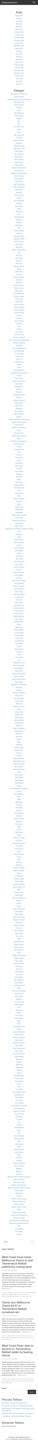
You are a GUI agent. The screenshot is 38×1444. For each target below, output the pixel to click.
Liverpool (19, 652)
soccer (19, 1007)
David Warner (19, 386)
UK (19, 1122)
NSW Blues (19, 802)
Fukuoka (19, 468)
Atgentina (19, 220)
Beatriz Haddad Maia (19, 250)
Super (23, 1296)
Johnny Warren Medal (19, 581)
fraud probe (19, 463)
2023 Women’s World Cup (19, 94)
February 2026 (19, 32)
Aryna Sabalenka (19, 200)
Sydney (19, 1070)
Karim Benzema (19, 605)
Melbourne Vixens (19, 706)
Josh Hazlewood (19, 589)
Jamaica (19, 545)
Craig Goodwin (19, 362)
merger (19, 709)
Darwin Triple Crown (19, 381)
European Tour (19, 433)
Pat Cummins (19, 849)
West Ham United (19, 1182)
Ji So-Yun (19, 570)
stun (32, 1337)
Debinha (19, 389)
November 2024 (19, 73)
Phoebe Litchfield (19, 868)
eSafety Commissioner (19, 427)
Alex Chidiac (19, 151)
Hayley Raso (19, 509)
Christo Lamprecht (19, 337)
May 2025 (19, 57)
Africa (19, 132)
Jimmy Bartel (19, 575)
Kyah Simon (19, 627)
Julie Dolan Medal (19, 594)
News (19, 772)
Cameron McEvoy (19, 307)
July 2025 (19, 51)
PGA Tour (19, 862)
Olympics (19, 821)
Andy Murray (19, 181)
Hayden (19, 504)
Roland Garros (19, 947)
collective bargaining (19, 343)
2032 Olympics (19, 105)
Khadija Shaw (19, 622)
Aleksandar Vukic (19, 146)
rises (3, 1382)
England (19, 417)
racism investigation (19, 909)
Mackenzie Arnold (19, 663)
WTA (19, 1226)
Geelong (19, 474)
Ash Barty (19, 203)
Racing (19, 903)
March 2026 (19, 29)
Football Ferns (19, 449)
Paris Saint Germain (19, 843)
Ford (19, 452)
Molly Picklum (19, 731)
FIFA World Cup (19, 444)
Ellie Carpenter (19, 414)
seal (20, 1296)
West (31, 1296)
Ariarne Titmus (19, 195)
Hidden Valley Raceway (19, 515)
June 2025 (19, 54)
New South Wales (19, 764)
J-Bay (19, 537)
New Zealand (19, 767)
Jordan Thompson (19, 586)
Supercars (19, 1059)
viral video (19, 1158)
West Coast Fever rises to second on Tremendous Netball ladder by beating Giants (17, 1350)
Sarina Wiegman (19, 980)
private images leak (19, 887)
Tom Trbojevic (19, 1103)
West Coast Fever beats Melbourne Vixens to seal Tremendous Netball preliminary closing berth (17, 1262)
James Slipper (19, 551)
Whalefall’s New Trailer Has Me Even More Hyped (17, 1413)
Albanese (19, 143)
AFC (19, 121)
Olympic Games (19, 818)
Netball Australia (19, 758)
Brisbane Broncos (19, 285)
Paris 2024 (19, 840)
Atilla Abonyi (19, 225)
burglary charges (19, 296)
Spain (19, 1021)
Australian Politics (19, 239)
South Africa (19, 1015)
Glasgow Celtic (19, 485)
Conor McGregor (19, 351)
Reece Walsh (19, 914)
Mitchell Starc (19, 723)
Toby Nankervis (19, 1095)
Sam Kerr (19, 969)
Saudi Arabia (19, 983)
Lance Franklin (19, 633)
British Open (19, 291)
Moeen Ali (19, 726)
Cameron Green (19, 304)
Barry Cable (19, 244)
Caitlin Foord (19, 299)
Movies (19, 739)
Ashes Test (19, 211)
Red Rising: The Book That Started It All (14, 1403)
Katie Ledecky (19, 611)
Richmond (19, 928)
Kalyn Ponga (19, 602)
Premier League (19, 879)
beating (12, 1381)
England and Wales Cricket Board (19, 419)
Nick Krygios (19, 777)
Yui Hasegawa (19, 1229)
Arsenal (19, 198)
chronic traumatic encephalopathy (19, 340)
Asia (19, 214)
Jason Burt (19, 556)
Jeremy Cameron (19, 567)
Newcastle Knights (19, 769)
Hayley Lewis (19, 507)
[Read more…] (6, 1289)
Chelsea (19, 329)
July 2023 (19, 78)
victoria (19, 1147)
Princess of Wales (19, 884)
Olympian (19, 816)
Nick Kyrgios (19, 780)
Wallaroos (19, 1171)
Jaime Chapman (19, 542)
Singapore (19, 999)
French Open (19, 466)
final (28, 1294)
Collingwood (19, 345)
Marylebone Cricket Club (19, 684)
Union (19, 1130)
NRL (19, 797)
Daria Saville (19, 378)
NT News (19, 805)
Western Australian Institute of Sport (19, 1188)
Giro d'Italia (19, 482)
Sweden (19, 1062)
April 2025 (19, 59)
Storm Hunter (19, 1051)
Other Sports (19, 832)
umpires (19, 1125)
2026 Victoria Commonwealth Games (19, 99)
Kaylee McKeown (19, 616)
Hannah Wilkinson (19, 499)
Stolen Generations (19, 1048)
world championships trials (19, 1215)
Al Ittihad (19, 138)
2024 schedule (19, 97)
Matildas (19, 690)
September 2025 (19, 46)
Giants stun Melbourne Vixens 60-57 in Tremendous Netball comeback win (16, 1307)
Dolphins (19, 397)
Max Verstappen (19, 698)
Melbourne (19, 704)
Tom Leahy (19, 1100)
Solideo (19, 1013)
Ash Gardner (19, 206)
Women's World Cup (19, 1201)
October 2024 (19, 76)
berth (18, 1294)
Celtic (19, 326)
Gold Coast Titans (19, 488)
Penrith (19, 851)
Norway (19, 791)
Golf (19, 490)
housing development (19, 520)
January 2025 (19, 67)
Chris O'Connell (19, 334)
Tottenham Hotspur (19, 1111)
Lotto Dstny (19, 657)
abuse (19, 110)
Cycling (19, 376)
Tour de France (19, 1114)
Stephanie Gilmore (19, 1043)
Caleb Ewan (19, 302)
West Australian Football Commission (19, 1177)
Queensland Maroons (19, 898)
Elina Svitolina (19, 411)
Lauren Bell (19, 638)
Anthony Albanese (19, 187)
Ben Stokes (19, 258)
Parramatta (19, 846)
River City (19, 936)
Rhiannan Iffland (19, 925)
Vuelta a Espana (19, 1166)
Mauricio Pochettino (19, 693)
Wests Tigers (19, 1190)
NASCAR (19, 745)
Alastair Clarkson (19, 140)
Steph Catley (19, 1040)
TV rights (19, 1119)
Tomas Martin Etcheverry (19, 1106)
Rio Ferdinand (19, 931)
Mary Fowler (19, 682)
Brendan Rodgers (19, 277)
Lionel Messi (19, 643)
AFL (19, 124)
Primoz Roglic (19, 881)
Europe (19, 430)
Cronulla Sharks (19, 370)
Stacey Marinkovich (19, 1032)
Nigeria (19, 786)
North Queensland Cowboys (19, 788)
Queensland (19, 895)
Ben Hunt (19, 255)
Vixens (27, 1296)
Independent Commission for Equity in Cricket (19, 529)
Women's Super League (19, 1199)
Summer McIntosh (19, 1054)
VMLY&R (19, 1160)
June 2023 (19, 81)
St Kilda (19, 1029)
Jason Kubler (19, 564)
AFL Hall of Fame (19, 127)
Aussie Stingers (19, 231)
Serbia (19, 988)
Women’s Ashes (19, 1204)
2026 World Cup (19, 102)
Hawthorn (19, 501)
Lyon (19, 660)
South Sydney (19, 1018)
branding (19, 274)
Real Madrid (19, 912)
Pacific (19, 835)
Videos (19, 1155)
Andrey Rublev (19, 179)
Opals (19, 827)
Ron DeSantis (19, 950)
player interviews (19, 870)
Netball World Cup (19, 761)
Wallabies (19, 1168)
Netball (19, 756)
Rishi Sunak (19, 933)
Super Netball (19, 1056)
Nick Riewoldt (19, 783)
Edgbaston (19, 408)
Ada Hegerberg (19, 113)
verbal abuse (19, 1144)
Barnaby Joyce (19, 242)
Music (19, 742)
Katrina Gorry (19, 613)
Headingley (19, 512)
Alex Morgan (19, 157)
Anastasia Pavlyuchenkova (19, 173)
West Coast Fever (19, 1179)
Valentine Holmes (19, 1138)
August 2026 (19, 16)
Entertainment (19, 425)
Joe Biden (19, 578)
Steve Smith (19, 1045)
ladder (27, 1381)
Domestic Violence (19, 400)
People (19, 857)
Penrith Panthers (19, 854)
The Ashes (19, 1089)
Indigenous (19, 534)
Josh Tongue (19, 592)
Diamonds (19, 392)
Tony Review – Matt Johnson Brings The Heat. (16, 1416)
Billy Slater (19, 263)
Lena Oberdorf (19, 641)
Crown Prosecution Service (19, 373)
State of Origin (19, 1035)
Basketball (19, 247)
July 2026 (19, 18)
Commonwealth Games (19, 348)
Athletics (19, 222)
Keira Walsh (19, 619)
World (19, 1210)
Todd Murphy (19, 1097)
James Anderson (19, 548)
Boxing (19, 269)
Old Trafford (19, 808)
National (19, 753)
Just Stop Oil (19, 597)
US (19, 1133)
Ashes (19, 209)
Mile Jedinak (19, 717)
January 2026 (19, 35)
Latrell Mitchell (19, 635)
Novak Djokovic (19, 794)
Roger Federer (19, 944)
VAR (19, 1141)
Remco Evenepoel (19, 917)
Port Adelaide (19, 876)
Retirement (19, 922)
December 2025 (19, 37)
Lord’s (19, 654)
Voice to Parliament (19, 1163)
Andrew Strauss (19, 176)
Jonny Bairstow (19, 583)
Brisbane (19, 283)
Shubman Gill (19, 993)
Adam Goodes (19, 116)
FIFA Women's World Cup (19, 441)
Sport (19, 1024)
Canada (19, 315)
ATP (19, 228)
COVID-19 (19, 359)
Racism (19, 906)
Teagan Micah (19, 1081)
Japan (19, 553)
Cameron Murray (19, 310)
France (19, 460)
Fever (25, 1294)
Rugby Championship (19, 955)
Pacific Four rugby (19, 838)
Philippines (19, 865)
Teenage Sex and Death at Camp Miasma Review (17, 1406)
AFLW (19, 129)
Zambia (19, 1234)
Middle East (19, 715)
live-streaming (19, 649)
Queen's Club (19, 892)
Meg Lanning (19, 701)
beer (19, 252)
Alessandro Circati (19, 149)
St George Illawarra (19, 1026)
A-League (19, 108)
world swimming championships (19, 1221)
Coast (21, 1294)
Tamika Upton (19, 1078)
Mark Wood (19, 671)
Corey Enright (19, 354)
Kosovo (19, 624)
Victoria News (19, 1152)
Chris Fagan (19, 332)
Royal (19, 952)
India (19, 531)
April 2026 (19, 26)
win (11, 1339)
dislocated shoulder (19, 395)
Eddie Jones (19, 406)
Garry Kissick (19, 471)
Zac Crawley (19, 1231)
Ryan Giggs (19, 961)
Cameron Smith (19, 313)
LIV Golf (19, 646)
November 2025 (19, 40)
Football (19, 447)
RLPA (19, 939)
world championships (19, 1212)
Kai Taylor (19, 600)
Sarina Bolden (19, 977)
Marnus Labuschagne (19, 679)
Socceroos (19, 1010)
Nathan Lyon (19, 750)
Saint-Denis (19, 966)
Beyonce (19, 261)
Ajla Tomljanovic (19, 135)
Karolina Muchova (19, 608)
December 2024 (19, 70)
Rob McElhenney (19, 942)
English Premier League (19, 422)
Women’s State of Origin (19, 1207)
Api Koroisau (19, 190)
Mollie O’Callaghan (19, 728)
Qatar (19, 890)
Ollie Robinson (19, 813)
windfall (19, 1196)
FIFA (19, 438)
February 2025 (19, 65)
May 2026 (19, 24)
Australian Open (19, 236)
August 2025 (19, 48)
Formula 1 (19, 455)
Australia (19, 233)
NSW (19, 799)
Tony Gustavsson (19, 1108)
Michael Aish (19, 712)
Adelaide (19, 118)
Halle (19, 496)
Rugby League (19, 958)
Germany (19, 477)
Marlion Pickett (19, 676)
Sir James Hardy (19, 1002)
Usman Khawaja (19, 1136)
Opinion (19, 829)
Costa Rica (19, 356)
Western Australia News (19, 1185)
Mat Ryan (19, 687)
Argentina (19, 192)
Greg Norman (19, 493)
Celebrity (19, 324)
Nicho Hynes (19, 775)
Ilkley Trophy (19, 526)
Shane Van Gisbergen (19, 991)
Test (19, 1087)
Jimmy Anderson (19, 572)
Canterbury (19, 318)
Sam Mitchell (19, 972)
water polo (19, 1174)
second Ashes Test (19, 985)
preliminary (16, 1296)
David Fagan (19, 384)
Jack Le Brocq (19, 540)
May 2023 (19, 84)
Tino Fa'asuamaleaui (19, 1092)
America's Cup (19, 170)
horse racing (19, 518)
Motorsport (19, 737)
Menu (6, 1241)
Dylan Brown (19, 403)
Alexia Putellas (19, 159)
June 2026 (19, 21)
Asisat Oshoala (19, 217)
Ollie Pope (19, 810)
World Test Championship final (19, 1223)
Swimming (19, 1065)
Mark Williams (19, 668)
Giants (19, 479)
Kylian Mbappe (19, 630)
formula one (19, 458)
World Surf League (19, 1218)
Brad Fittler (19, 272)
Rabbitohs (19, 901)
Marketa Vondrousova (19, 674)
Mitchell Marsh (19, 720)
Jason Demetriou (19, 561)
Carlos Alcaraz (19, 321)
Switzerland (19, 1067)
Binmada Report (19, 266)
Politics (19, 873)
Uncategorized (19, 1127)
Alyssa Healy (19, 165)
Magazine (8, 1439)
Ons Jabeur (19, 824)
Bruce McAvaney (19, 293)
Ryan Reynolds (19, 963)
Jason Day (19, 559)
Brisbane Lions (19, 288)
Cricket (19, 365)
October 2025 (19, 43)
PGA (19, 860)
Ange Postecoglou (19, 184)
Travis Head (19, 1117)
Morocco (19, 734)
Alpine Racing (19, 162)
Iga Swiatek (19, 523)
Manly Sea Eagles (19, 665)
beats (14, 1294)
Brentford (19, 280)
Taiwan (19, 1073)
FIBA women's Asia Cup (19, 436)
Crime (19, 367)
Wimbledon (19, 1193)
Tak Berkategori (19, 1076)
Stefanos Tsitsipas (19, 1037)
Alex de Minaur (19, 154)
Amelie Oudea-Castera (19, 168)
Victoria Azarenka (19, 1149)
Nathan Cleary (19, 747)
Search (4, 1388)
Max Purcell (19, 695)
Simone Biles (19, 996)
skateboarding (19, 1004)
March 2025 (19, 62)
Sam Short (19, 974)
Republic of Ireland (19, 920)
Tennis (19, 1084)
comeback (13, 1337)
